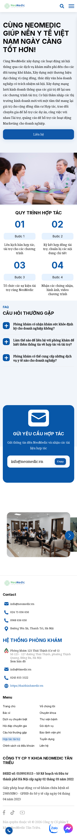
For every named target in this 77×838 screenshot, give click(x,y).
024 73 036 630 (19, 612)
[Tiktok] (12, 813)
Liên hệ (38, 134)
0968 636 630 (18, 620)
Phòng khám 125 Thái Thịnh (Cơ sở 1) (34, 650)
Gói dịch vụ (46, 725)
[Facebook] (4, 813)
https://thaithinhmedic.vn (26, 685)
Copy (60, 461)
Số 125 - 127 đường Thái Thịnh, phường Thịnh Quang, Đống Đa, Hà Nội (40, 655)
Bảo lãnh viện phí (50, 732)
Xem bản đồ (18, 661)
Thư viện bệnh (48, 719)
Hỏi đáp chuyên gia (15, 725)
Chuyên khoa (48, 712)
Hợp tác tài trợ (11, 739)
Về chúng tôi (47, 706)
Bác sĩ (6, 712)
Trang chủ (9, 706)
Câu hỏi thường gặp (15, 732)
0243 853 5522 (19, 677)
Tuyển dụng (47, 739)
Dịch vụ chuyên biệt (15, 719)
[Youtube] (22, 813)
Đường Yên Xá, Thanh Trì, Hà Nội (32, 628)
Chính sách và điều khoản (18, 745)
